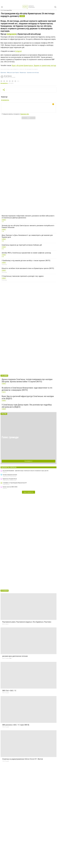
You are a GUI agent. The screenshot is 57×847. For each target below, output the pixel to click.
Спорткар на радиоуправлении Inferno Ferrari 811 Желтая (22, 759)
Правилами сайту (25, 114)
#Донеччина (3, 72)
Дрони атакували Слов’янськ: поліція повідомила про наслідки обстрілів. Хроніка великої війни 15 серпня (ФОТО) (27, 380)
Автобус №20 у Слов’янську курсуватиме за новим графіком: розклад (26, 253)
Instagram (18, 51)
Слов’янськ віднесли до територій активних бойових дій (22, 245)
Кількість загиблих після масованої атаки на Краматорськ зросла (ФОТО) (28, 268)
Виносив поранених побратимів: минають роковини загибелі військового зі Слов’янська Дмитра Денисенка (28, 217)
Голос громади (10, 437)
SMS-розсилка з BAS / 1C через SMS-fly (15, 725)
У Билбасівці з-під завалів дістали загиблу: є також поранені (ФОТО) (26, 261)
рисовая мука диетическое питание (15, 656)
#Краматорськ (23, 72)
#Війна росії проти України (13, 72)
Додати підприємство (28, 492)
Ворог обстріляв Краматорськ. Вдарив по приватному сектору (34, 65)
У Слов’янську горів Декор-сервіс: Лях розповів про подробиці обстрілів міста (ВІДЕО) (27, 406)
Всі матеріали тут (28, 461)
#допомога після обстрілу (33, 72)
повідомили (11, 34)
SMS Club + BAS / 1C (9, 691)
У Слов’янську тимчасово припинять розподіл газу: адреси (23, 276)
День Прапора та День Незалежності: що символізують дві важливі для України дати (27, 236)
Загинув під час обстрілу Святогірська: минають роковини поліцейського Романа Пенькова (28, 226)
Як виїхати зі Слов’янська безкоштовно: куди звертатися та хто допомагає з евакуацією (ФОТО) (27, 389)
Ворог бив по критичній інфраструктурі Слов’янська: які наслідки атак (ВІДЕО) (28, 397)
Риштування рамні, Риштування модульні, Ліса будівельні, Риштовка (26, 622)
